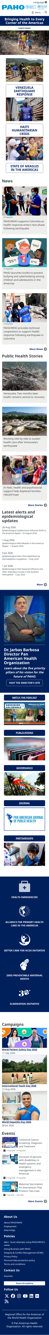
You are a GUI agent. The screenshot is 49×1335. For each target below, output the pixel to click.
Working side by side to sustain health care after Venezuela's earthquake (22, 442)
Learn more (24, 28)
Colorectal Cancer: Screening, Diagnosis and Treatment (30, 1143)
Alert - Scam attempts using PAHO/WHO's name (24, 1244)
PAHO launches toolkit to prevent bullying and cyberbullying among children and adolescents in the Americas (24, 278)
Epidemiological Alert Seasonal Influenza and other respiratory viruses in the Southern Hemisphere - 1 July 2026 (22, 572)
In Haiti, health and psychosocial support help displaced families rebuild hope (23, 491)
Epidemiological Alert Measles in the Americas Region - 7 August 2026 (23, 544)
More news (36, 348)
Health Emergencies (24, 897)
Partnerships (24, 838)
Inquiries (8, 1276)
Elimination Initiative (24, 1003)
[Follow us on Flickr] (37, 1296)
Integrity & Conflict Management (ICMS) (23, 1252)
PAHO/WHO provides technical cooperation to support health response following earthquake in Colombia (24, 333)
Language (39, 2)
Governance (24, 768)
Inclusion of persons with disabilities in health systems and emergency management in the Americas (30, 1165)
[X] (7, 1296)
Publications (24, 732)
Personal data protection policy (19, 1260)
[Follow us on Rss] (6, 1302)
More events (35, 1201)
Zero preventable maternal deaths (25, 977)
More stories (35, 505)
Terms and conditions (14, 1264)
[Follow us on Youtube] (25, 1296)
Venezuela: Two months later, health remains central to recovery (24, 395)
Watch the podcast (24, 697)
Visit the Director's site (24, 682)
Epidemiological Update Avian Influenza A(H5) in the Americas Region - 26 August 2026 (24, 531)
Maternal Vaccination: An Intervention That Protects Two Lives (31, 1187)
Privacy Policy (10, 1256)
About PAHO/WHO (13, 1222)
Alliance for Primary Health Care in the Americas (24, 923)
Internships (9, 1230)
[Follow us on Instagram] (19, 1296)
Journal (24, 803)
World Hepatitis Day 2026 (16, 1122)
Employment (10, 1226)
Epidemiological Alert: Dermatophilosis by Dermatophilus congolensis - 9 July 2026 (21, 557)
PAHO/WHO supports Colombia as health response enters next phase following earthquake (24, 224)
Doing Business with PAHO (17, 1248)
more (40, 584)
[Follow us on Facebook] (13, 1296)
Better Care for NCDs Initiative (24, 950)
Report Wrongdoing (24, 1283)
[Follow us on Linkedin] (31, 1296)
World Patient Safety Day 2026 (19, 1049)
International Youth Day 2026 (19, 1085)
